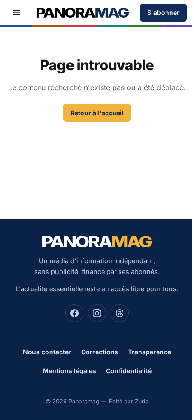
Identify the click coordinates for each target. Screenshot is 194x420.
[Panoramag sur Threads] (120, 313)
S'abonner (163, 12)
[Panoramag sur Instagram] (97, 313)
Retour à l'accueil (97, 113)
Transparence (149, 352)
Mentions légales (69, 370)
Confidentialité (129, 370)
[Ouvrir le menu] (16, 13)
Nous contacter (47, 352)
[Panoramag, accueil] (83, 13)
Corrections (99, 352)
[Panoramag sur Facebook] (74, 313)
